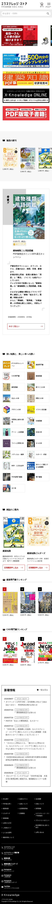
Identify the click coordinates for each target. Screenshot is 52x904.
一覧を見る (43, 690)
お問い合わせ (40, 832)
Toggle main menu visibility (49, 4)
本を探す (6, 799)
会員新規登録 (23, 808)
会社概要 (38, 799)
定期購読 (22, 813)
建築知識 (6, 808)
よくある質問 (7, 832)
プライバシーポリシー (42, 820)
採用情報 (38, 808)
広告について (40, 804)
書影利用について (8, 837)
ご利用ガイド (7, 828)
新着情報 (6, 818)
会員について (23, 804)
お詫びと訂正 (7, 823)
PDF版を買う (7, 804)
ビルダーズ (6, 813)
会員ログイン (23, 799)
